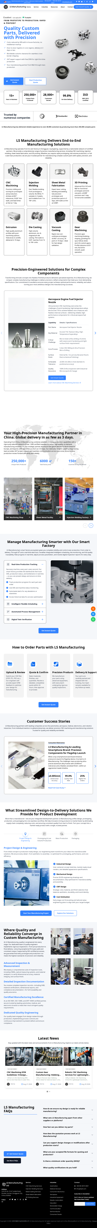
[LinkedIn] (79, 2)
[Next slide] (95, 333)
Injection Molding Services (34, 1189)
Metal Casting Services (33, 1192)
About (63, 7)
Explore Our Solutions (65, 913)
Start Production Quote (35, 81)
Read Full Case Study (56, 788)
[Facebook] (90, 2)
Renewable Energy (56, 1206)
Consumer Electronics (57, 1192)
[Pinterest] (87, 2)
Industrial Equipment (56, 1197)
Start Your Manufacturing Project (36, 913)
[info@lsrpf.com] (93, 614)
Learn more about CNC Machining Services (63, 383)
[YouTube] (82, 2)
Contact (70, 7)
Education (53, 1203)
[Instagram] (92, 2)
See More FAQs (12, 1161)
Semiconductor (55, 1211)
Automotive (54, 1186)
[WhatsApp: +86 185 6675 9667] (93, 619)
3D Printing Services (32, 1197)
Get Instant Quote (14, 81)
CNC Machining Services (34, 1186)
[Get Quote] (93, 608)
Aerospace (53, 1194)
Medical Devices (55, 1189)
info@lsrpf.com (67, 2)
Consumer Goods (56, 1214)
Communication (55, 1209)
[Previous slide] (1, 333)
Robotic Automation (56, 1200)
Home (29, 7)
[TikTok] (76, 2)
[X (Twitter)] (84, 2)
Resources (54, 7)
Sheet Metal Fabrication (33, 1194)
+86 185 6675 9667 (82, 1186)
